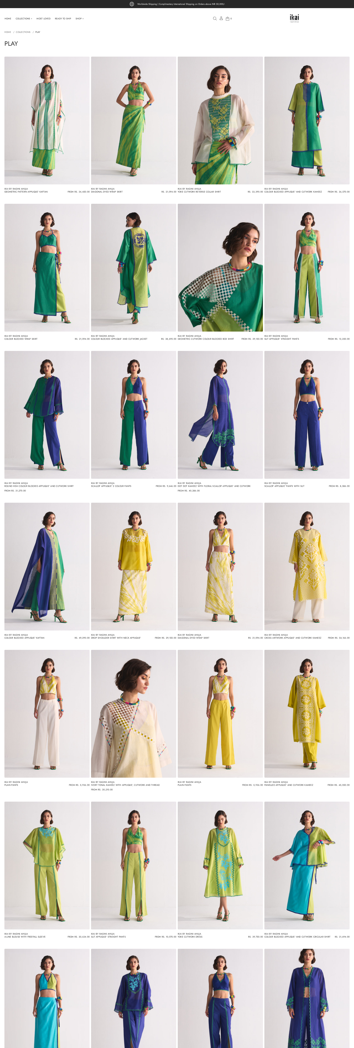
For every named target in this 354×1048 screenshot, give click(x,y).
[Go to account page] (221, 19)
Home (7, 32)
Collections (23, 32)
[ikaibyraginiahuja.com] (294, 18)
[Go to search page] (215, 19)
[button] (215, 19)
